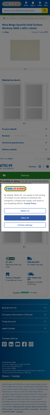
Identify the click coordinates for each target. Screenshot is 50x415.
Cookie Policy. (30, 203)
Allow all (25, 218)
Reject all (25, 211)
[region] (25, 207)
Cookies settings (25, 225)
